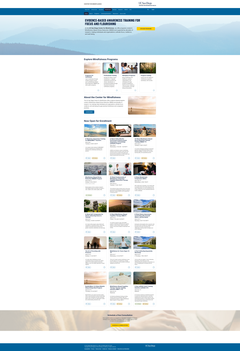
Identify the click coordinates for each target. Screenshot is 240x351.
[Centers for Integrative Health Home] (147, 3)
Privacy (92, 348)
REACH (126, 9)
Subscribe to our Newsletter (123, 348)
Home (86, 13)
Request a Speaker (112, 348)
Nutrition (114, 9)
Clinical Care (94, 9)
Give (131, 9)
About (90, 13)
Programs (96, 13)
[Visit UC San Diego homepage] (150, 346)
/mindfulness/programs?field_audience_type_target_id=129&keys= (111, 77)
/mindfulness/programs (148, 77)
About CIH (87, 9)
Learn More (89, 112)
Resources (115, 13)
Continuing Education (106, 13)
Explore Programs (146, 28)
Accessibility (87, 348)
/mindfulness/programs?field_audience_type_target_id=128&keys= (92, 77)
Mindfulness (108, 9)
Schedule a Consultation (120, 325)
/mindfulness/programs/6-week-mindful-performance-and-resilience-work (129, 77)
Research (120, 9)
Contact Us (104, 348)
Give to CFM (123, 13)
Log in (153, 9)
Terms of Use (98, 348)
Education (101, 9)
